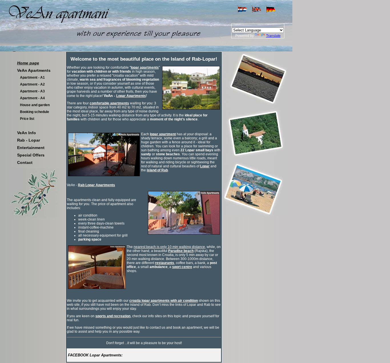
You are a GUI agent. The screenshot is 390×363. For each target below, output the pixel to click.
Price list (27, 119)
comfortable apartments (109, 103)
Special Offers (31, 155)
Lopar (205, 166)
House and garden (35, 105)
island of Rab (157, 170)
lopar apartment (163, 134)
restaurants (164, 263)
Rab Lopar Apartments (96, 185)
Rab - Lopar (28, 140)
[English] (256, 12)
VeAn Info (26, 132)
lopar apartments (145, 68)
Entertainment (31, 147)
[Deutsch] (271, 12)
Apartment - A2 (32, 84)
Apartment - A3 (32, 91)
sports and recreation (112, 316)
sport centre (182, 267)
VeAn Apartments (34, 70)
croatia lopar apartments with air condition (163, 301)
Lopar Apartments (131, 96)
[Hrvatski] (242, 12)
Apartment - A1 (32, 78)
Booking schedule (34, 112)
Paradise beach (181, 251)
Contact (25, 162)
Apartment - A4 (32, 98)
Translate (273, 36)
